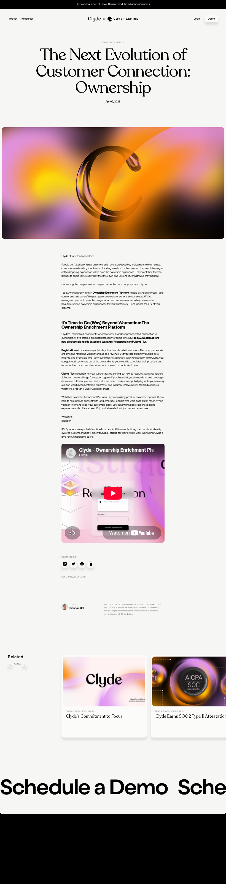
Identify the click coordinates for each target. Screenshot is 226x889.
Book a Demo (87, 847)
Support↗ (85, 842)
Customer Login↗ (125, 838)
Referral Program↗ (54, 847)
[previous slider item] (10, 664)
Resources (27, 19)
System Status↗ (124, 842)
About (83, 833)
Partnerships (51, 842)
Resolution (14, 842)
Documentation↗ (54, 833)
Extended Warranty (19, 833)
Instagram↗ (158, 847)
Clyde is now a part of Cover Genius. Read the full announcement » (113, 4)
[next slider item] (24, 664)
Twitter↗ (156, 842)
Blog (46, 838)
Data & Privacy (87, 879)
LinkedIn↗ (157, 833)
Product (12, 19)
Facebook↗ (158, 838)
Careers (83, 838)
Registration (15, 838)
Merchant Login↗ (125, 833)
